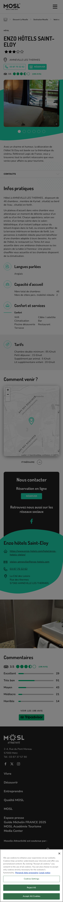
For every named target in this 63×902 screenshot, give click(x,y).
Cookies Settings (31, 878)
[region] (31, 875)
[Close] (59, 853)
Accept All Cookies (31, 896)
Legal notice (44, 872)
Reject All (31, 887)
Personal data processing (26, 872)
